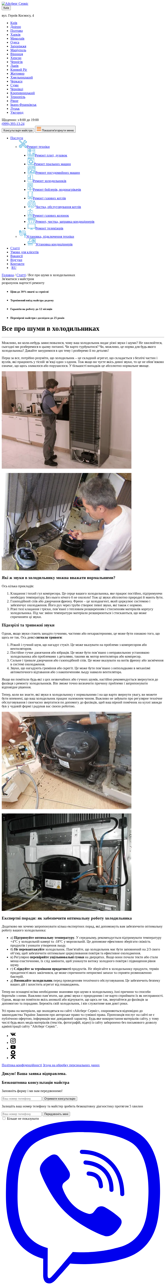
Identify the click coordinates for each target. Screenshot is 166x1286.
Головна (8, 275)
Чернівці (16, 89)
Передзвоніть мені (56, 1114)
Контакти (17, 264)
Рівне (14, 101)
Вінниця (16, 54)
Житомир (17, 73)
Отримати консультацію (59, 1098)
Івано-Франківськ (23, 104)
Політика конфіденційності (22, 1065)
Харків (15, 34)
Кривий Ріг (18, 69)
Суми (14, 85)
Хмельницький (21, 77)
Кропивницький (22, 93)
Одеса (14, 42)
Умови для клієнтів (24, 252)
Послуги (16, 138)
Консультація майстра (17, 130)
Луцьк (15, 108)
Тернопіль (17, 97)
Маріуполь (18, 50)
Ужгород (16, 112)
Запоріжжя (18, 46)
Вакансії (16, 256)
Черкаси (16, 81)
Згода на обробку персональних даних (71, 1065)
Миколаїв (17, 38)
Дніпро (15, 27)
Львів (14, 66)
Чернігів (16, 62)
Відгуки (16, 260)
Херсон (15, 58)
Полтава (16, 30)
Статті (15, 248)
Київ (6, 8)
